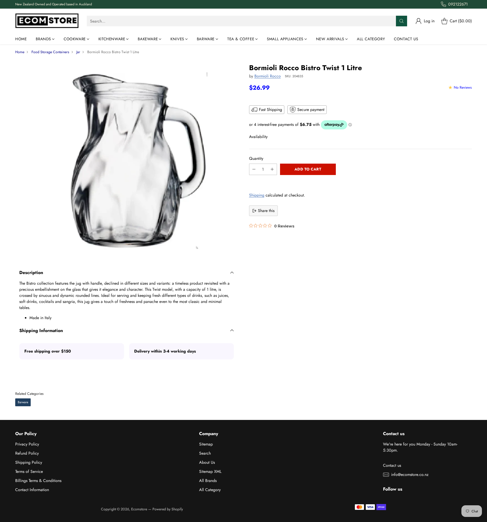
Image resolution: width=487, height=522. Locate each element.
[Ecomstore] (47, 21)
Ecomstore (139, 509)
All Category (210, 490)
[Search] (401, 21)
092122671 (458, 4)
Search (205, 453)
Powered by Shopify (167, 509)
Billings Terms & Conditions (38, 481)
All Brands (208, 481)
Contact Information (32, 490)
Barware (23, 402)
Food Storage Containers (50, 51)
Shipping (256, 195)
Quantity (256, 158)
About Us (207, 462)
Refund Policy (27, 453)
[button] (360, 180)
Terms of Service (29, 471)
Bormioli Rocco (267, 76)
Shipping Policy (28, 462)
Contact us (392, 465)
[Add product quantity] (272, 169)
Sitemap (206, 444)
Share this (266, 211)
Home (19, 51)
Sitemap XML (210, 471)
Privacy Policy (27, 444)
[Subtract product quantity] (253, 169)
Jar (78, 51)
